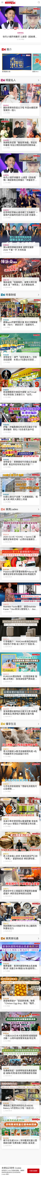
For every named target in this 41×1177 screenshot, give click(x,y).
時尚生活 (6, 534)
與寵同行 (6, 749)
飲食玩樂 (6, 569)
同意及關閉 (33, 1171)
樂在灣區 (6, 1138)
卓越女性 (6, 604)
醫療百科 (6, 854)
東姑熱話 (6, 105)
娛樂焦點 (6, 140)
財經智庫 (6, 390)
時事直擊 (6, 320)
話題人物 (6, 280)
